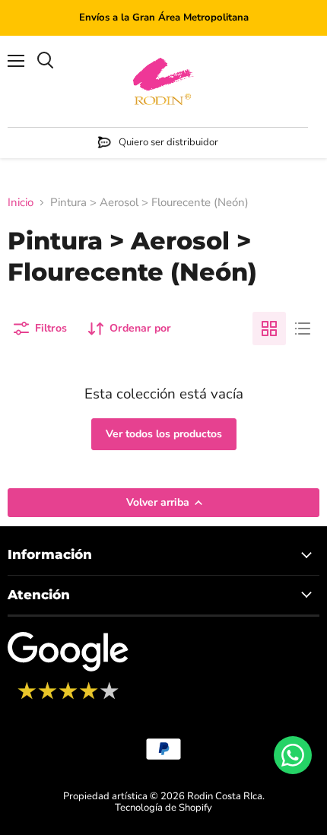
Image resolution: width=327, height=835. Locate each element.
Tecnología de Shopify (163, 807)
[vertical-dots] (68, 698)
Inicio (20, 202)
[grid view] (269, 328)
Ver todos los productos (164, 434)
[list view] (302, 328)
